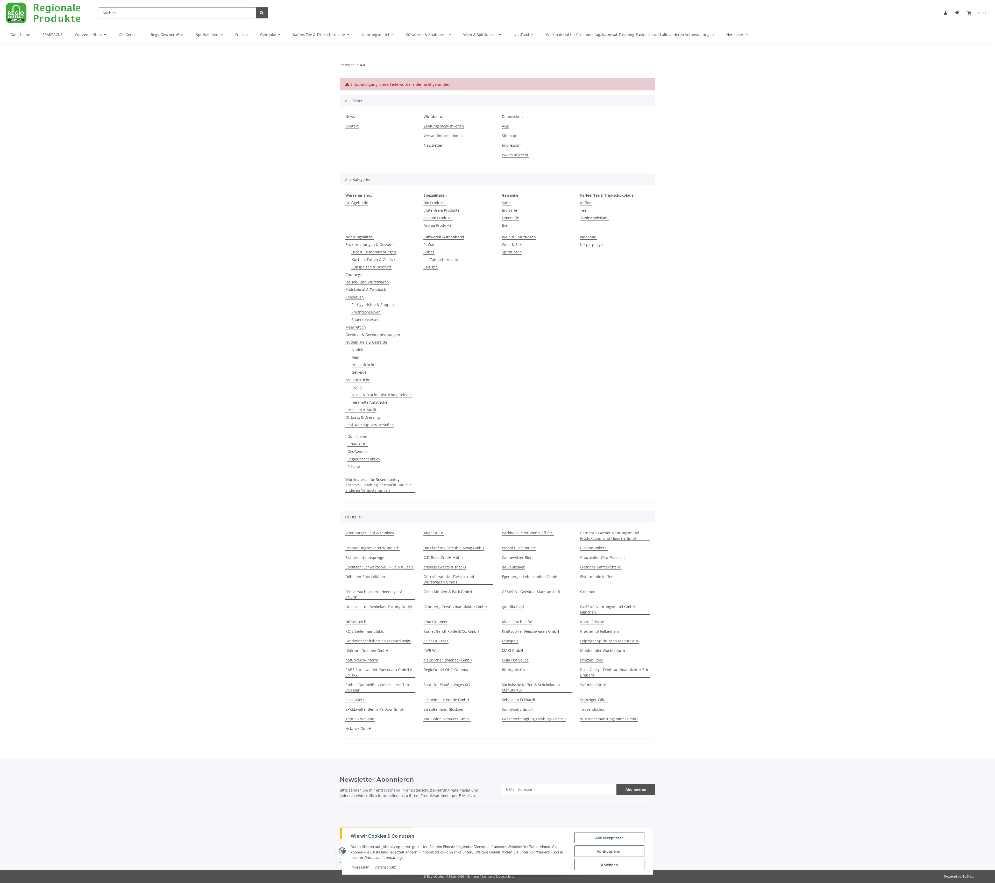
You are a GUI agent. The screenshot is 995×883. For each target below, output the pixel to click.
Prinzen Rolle (591, 660)
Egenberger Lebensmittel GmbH (530, 576)
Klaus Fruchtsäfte (517, 621)
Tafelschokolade (444, 259)
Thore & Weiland (359, 718)
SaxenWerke (356, 699)
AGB (505, 126)
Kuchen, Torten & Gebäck (373, 259)
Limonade (510, 217)
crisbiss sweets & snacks (445, 567)
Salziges (431, 267)
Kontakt (352, 126)
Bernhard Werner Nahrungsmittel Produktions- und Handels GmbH (609, 535)
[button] (945, 13)
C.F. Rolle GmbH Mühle (444, 557)
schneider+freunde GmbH (446, 699)
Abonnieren (636, 789)
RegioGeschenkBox (363, 459)
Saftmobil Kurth (594, 684)
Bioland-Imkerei (594, 547)
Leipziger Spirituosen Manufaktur (609, 640)
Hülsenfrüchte (364, 364)
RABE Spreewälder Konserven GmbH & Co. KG (379, 672)
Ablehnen (609, 865)
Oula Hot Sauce (515, 660)
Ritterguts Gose (515, 669)
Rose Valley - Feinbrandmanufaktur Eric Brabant (614, 672)
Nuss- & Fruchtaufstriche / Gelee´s (382, 394)
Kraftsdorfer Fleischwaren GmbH (530, 631)
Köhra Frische (592, 621)
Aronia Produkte (438, 225)
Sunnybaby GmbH (517, 709)
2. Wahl (430, 244)
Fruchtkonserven (366, 312)
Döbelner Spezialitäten (365, 576)
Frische (353, 466)
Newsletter (433, 145)
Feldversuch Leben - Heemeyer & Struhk (374, 594)
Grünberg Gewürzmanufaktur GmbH (455, 606)
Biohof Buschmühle (519, 547)
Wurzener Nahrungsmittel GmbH (609, 718)
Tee (583, 210)
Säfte (506, 202)
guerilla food (513, 606)
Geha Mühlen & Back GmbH (448, 591)
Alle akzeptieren (609, 838)
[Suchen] (262, 12)
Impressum (360, 867)
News (350, 116)
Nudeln (358, 349)
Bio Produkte (435, 202)
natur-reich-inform (361, 660)
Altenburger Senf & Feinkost (369, 532)
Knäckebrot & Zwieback (365, 289)
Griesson (587, 591)
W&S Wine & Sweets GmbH (447, 718)
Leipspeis (510, 640)
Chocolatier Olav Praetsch (602, 557)
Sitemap (509, 135)
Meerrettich (355, 327)
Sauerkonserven (366, 319)
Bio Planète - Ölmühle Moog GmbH (454, 547)
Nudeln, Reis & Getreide (366, 342)
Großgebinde (356, 202)
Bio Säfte (509, 210)
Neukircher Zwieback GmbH (448, 660)
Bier (505, 225)
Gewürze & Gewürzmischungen (372, 334)
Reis (355, 357)
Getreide (359, 372)
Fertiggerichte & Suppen (373, 304)
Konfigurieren (609, 851)
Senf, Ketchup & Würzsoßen (369, 424)
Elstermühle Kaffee (596, 576)
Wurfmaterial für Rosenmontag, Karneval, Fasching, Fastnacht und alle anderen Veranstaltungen (378, 485)
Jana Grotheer (436, 621)
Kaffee (585, 202)
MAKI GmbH (512, 650)
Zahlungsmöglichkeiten (444, 126)
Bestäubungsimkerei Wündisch (372, 547)
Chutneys (353, 274)
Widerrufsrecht (515, 154)
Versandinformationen (443, 135)
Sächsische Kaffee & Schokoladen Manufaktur (531, 687)
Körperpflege (591, 244)
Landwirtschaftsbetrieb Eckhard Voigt (377, 640)
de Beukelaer (513, 567)
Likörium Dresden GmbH (366, 650)
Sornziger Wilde (594, 699)
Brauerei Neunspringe (364, 557)
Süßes (429, 252)
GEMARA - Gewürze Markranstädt (531, 591)
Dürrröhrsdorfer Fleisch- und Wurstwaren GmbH (449, 579)
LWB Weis (432, 650)
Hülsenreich (355, 621)
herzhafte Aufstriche (369, 402)
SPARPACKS (357, 443)
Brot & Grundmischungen (374, 252)
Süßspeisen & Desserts (372, 267)
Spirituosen (512, 252)
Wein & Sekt (512, 244)
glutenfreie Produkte (441, 210)
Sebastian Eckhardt (518, 699)
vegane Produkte (438, 217)
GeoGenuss (357, 451)
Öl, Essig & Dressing (362, 417)
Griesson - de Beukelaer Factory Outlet (378, 606)
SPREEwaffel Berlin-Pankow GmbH (374, 709)
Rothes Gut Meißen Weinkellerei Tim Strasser (377, 687)
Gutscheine (357, 436)
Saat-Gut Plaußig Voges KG (447, 684)
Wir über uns (435, 116)
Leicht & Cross (436, 640)
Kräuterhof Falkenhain (599, 631)
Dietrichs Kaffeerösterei (600, 567)
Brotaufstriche (357, 379)
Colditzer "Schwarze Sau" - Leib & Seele (379, 567)
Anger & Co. (434, 532)
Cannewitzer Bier (517, 557)
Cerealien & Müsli (360, 409)
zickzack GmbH (358, 728)
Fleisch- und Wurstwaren (367, 282)
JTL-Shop (968, 876)
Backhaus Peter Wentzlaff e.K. (528, 532)
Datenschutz (385, 867)
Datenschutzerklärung (430, 790)
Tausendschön (593, 709)
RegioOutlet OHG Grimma (446, 669)
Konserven (354, 297)
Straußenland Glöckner (444, 709)
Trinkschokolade (594, 217)
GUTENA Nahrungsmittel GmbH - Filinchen (608, 609)
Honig (357, 387)
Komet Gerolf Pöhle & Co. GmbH (451, 631)
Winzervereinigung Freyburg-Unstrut (534, 718)
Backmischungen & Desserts (370, 244)
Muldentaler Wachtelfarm (602, 650)
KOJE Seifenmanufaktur (365, 631)
